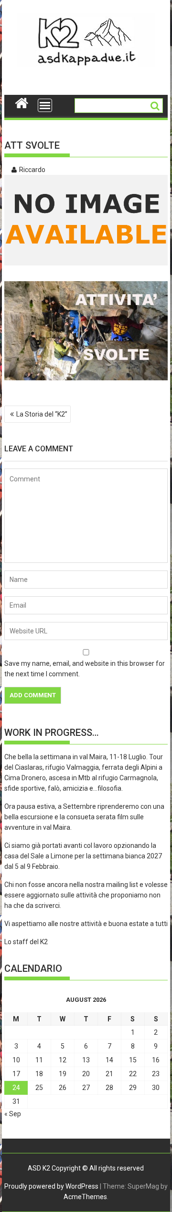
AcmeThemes (85, 1197)
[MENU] (45, 105)
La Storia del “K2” (41, 414)
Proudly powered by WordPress (51, 1186)
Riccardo (32, 169)
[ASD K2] (21, 102)
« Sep (12, 1114)
